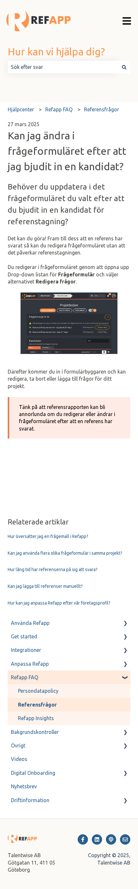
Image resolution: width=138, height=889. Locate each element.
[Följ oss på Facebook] (83, 839)
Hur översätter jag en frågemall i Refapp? (48, 536)
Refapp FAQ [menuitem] (24, 677)
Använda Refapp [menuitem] (30, 623)
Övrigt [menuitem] (18, 745)
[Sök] (124, 67)
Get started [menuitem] (24, 636)
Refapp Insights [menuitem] (36, 718)
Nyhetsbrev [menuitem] (24, 786)
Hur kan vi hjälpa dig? (56, 51)
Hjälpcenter (21, 109)
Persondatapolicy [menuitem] (38, 691)
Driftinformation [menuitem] (30, 800)
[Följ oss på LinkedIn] (97, 839)
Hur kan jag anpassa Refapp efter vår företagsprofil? (59, 603)
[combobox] (63, 67)
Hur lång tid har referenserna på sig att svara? (53, 569)
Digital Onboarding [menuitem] (33, 773)
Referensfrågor (101, 109)
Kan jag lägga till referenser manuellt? (45, 586)
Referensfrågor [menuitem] (37, 705)
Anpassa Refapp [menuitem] (30, 664)
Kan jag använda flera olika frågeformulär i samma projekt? (65, 553)
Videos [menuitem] (19, 759)
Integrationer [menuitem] (26, 650)
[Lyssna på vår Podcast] (111, 839)
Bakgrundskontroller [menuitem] (35, 732)
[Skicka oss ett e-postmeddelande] (125, 839)
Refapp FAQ (59, 109)
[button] (125, 623)
